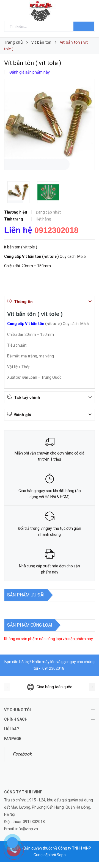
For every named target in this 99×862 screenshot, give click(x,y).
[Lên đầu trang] (88, 845)
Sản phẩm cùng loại (29, 625)
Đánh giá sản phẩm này (29, 72)
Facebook (22, 754)
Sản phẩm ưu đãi (26, 595)
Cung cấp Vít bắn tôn (25, 323)
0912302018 (56, 230)
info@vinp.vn (26, 829)
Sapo (61, 855)
